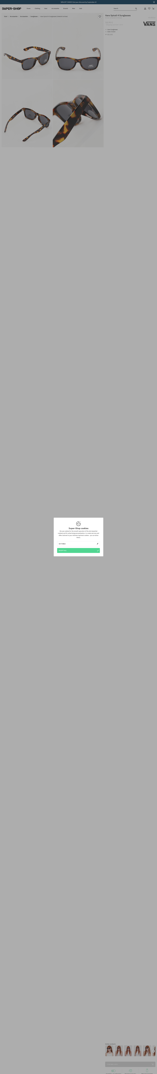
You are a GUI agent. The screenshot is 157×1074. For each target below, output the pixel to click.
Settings (62, 544)
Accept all (63, 550)
